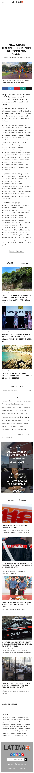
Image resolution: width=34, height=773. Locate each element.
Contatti (15, 768)
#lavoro (3, 420)
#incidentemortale (14, 417)
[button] (30, 390)
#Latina (24, 417)
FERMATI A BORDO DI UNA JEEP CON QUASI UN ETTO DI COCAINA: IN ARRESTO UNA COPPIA (16, 604)
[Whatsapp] (23, 88)
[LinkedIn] (20, 754)
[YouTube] (22, 754)
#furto (13, 413)
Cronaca (28, 57)
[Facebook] (5, 88)
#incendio (24, 413)
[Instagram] (17, 754)
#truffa (3, 437)
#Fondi (16, 410)
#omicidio (10, 423)
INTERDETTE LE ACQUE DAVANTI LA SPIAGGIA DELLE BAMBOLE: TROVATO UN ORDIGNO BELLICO (17, 375)
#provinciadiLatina (10, 426)
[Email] (29, 88)
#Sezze (4, 435)
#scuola (18, 432)
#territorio (26, 435)
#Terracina (16, 435)
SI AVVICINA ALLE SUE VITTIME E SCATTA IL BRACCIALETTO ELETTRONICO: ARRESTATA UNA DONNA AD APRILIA (17, 644)
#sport (9, 435)
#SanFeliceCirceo (6, 432)
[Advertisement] (17, 23)
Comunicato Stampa (10, 57)
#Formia (23, 410)
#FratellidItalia (6, 413)
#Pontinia (20, 423)
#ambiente (5, 401)
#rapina (21, 426)
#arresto (19, 401)
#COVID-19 (20, 407)
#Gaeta (18, 413)
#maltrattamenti (25, 420)
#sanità (13, 432)
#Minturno (4, 423)
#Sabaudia (22, 429)
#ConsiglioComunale (6, 407)
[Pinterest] (17, 88)
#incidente (5, 417)
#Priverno (26, 423)
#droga (4, 410)
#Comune (12, 251)
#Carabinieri (27, 401)
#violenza (9, 437)
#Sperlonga (20, 251)
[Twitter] (11, 88)
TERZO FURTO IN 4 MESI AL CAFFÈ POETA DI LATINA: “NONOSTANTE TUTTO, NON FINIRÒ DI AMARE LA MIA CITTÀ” (16, 685)
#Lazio (8, 421)
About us (22, 768)
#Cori (13, 407)
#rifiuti (14, 429)
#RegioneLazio (6, 429)
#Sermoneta (24, 432)
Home (10, 768)
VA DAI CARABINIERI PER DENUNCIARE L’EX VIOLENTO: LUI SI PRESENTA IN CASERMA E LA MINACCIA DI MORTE (17, 565)
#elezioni (10, 410)
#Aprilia (12, 401)
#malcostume (16, 420)
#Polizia (15, 423)
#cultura (27, 407)
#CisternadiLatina (9, 404)
